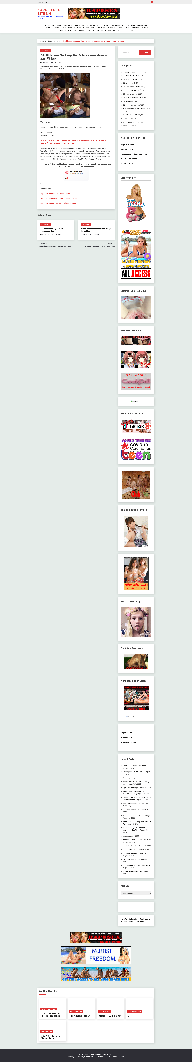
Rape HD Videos (127, 144)
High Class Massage (130, 788)
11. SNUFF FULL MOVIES (131, 115)
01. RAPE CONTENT (130, 76)
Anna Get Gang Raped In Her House (137, 840)
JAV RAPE (131, 25)
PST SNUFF (91, 25)
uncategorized (128, 126)
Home (47, 25)
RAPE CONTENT (103, 25)
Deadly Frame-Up (130, 849)
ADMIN (59, 63)
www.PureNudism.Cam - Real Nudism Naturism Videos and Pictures (135, 920)
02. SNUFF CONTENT (130, 79)
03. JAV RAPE (46, 51)
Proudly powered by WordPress (80, 1057)
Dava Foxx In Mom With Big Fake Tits (137, 865)
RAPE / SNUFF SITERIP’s (86, 28)
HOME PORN (122, 30)
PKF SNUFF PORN (127, 149)
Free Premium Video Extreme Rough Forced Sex (96, 229)
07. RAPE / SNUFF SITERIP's (133, 98)
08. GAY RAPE (128, 101)
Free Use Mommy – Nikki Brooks (135, 803)
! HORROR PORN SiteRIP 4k (62, 25)
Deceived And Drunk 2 (131, 809)
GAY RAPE (101, 28)
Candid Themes (118, 1057)
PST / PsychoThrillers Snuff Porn (134, 154)
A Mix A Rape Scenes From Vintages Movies (51, 1037)
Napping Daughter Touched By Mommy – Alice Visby (135, 828)
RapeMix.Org (126, 737)
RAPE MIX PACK (65, 30)
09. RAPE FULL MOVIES (131, 105)
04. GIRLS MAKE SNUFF (131, 87)
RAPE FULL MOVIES (115, 28)
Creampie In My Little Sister (133, 772)
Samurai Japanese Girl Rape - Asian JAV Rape (58, 198)
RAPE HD (145, 28)
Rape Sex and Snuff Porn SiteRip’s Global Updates (51, 1014)
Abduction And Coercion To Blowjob (137, 815)
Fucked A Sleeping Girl (131, 859)
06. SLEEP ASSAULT (130, 94)
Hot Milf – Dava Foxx (131, 846)
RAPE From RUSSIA (53, 28)
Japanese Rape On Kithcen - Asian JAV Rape (58, 203)
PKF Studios (79, 25)
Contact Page (42, 2)
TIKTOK (133, 30)
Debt (125, 836)
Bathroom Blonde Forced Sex (134, 853)
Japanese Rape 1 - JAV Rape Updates (55, 194)
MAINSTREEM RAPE (132, 28)
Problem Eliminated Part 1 (133, 871)
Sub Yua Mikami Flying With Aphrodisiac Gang (51, 229)
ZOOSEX (91, 30)
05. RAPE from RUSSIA (131, 90)
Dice (124, 778)
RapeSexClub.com (128, 742)
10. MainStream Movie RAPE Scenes (136, 109)
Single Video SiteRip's (131, 122)
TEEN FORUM (110, 30)
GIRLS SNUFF (142, 25)
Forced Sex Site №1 (49, 11)
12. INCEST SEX (128, 118)
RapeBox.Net (126, 733)
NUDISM (99, 30)
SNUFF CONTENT (118, 25)
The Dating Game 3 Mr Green (134, 766)
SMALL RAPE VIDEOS (129, 159)
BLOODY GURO (79, 30)
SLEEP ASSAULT (69, 28)
